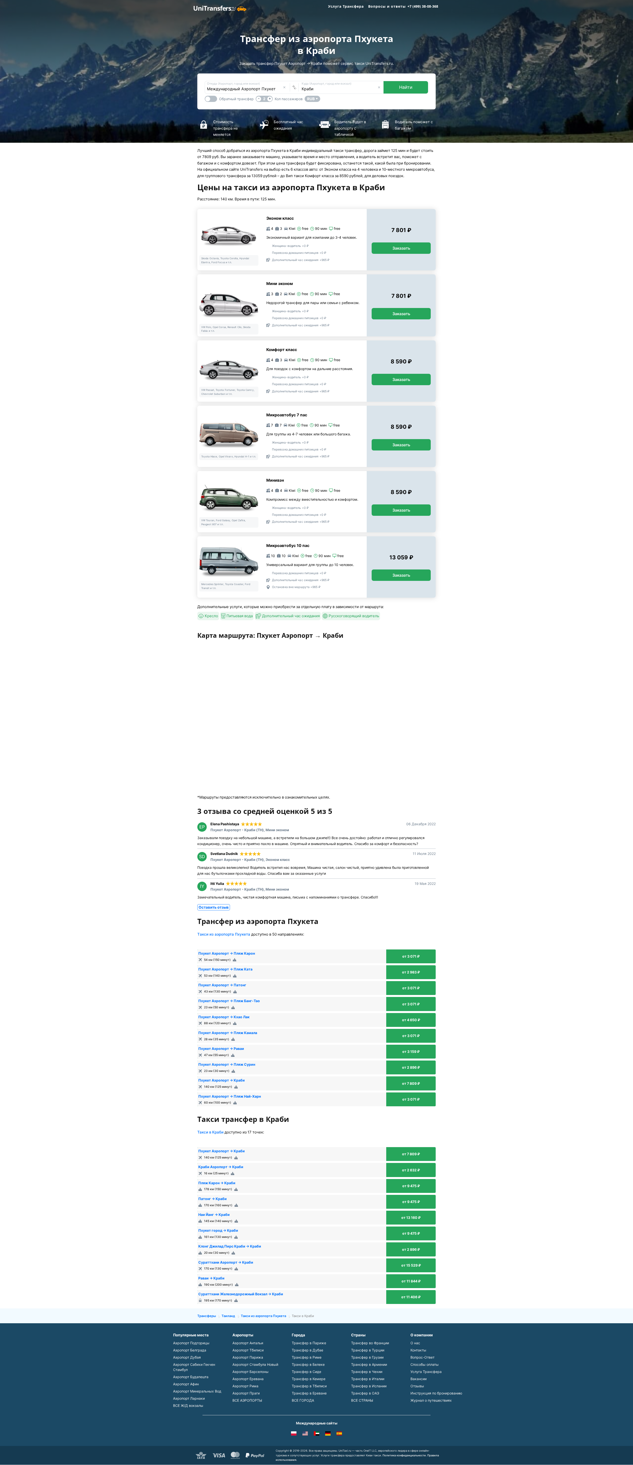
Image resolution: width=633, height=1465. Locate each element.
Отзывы (417, 1386)
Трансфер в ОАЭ (365, 1393)
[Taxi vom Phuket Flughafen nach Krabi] (328, 1434)
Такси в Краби (210, 1132)
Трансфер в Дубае (307, 1350)
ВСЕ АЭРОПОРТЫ (247, 1400)
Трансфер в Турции (367, 1350)
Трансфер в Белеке (308, 1364)
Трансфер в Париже (309, 1343)
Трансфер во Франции (370, 1343)
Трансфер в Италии (367, 1379)
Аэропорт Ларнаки (189, 1398)
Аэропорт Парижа (247, 1357)
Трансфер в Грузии (367, 1357)
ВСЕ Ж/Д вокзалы (188, 1405)
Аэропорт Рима (245, 1386)
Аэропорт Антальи (247, 1343)
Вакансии (418, 1379)
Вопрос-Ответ (422, 1357)
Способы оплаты (424, 1364)
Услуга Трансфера (346, 6)
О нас (415, 1343)
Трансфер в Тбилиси (309, 1386)
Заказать (401, 248)
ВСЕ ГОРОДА (303, 1400)
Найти (405, 87)
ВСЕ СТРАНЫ (362, 1400)
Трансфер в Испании (368, 1386)
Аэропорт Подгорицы (191, 1343)
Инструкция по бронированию (436, 1393)
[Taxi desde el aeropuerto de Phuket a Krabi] (339, 1434)
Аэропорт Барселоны (250, 1372)
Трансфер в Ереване (309, 1393)
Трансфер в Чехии (366, 1372)
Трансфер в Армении (369, 1364)
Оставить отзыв (214, 907)
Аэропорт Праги (246, 1393)
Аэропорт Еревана (248, 1379)
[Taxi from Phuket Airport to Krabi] (305, 1434)
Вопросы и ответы (387, 6)
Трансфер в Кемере (308, 1379)
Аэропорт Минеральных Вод (197, 1391)
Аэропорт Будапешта (190, 1377)
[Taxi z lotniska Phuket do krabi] (293, 1434)
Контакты (418, 1350)
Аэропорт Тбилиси (248, 1350)
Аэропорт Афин (186, 1384)
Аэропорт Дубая (187, 1357)
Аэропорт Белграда (189, 1350)
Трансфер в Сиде (306, 1372)
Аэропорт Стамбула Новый (255, 1364)
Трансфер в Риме (306, 1357)
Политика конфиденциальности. (405, 1455)
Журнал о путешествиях (431, 1400)
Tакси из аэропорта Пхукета (223, 934)
